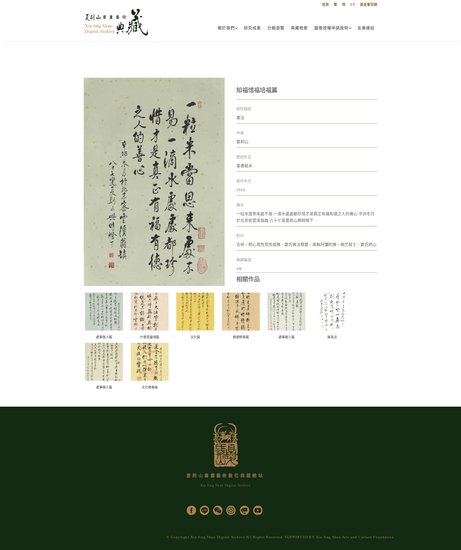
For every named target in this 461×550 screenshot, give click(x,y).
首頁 (325, 4)
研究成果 (252, 28)
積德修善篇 (241, 337)
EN (352, 4)
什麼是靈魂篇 (149, 337)
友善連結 (366, 28)
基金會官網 (368, 4)
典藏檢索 (299, 28)
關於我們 (226, 28)
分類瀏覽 (275, 28)
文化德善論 (150, 387)
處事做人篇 (104, 337)
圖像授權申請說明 (331, 28)
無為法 (332, 337)
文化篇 (195, 337)
